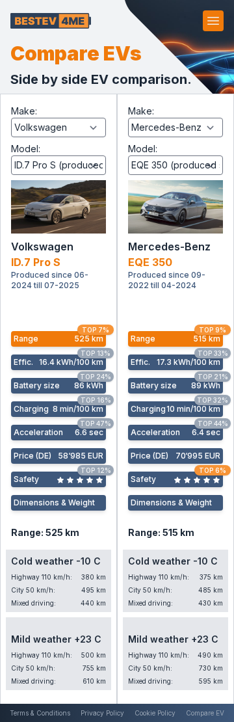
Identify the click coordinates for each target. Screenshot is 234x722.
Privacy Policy (102, 713)
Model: (25, 148)
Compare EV (205, 713)
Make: (24, 110)
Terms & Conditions (40, 713)
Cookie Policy (155, 713)
